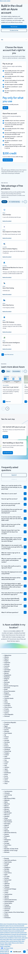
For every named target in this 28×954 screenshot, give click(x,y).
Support (12, 932)
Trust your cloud (13, 925)
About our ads (8, 953)
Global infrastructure (22, 924)
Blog (15, 936)
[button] (14, 39)
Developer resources (21, 936)
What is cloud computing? (15, 939)
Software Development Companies (8, 934)
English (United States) (5, 946)
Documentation (10, 936)
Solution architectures (5, 932)
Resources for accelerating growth (16, 931)
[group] (11, 389)
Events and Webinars (9, 937)
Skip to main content (5, 1)
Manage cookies (4, 951)
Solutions (6, 931)
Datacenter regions (4, 925)
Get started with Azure (12, 924)
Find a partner (3, 936)
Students (2, 937)
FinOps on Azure (16, 929)
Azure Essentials (20, 925)
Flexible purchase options (6, 929)
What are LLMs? (15, 943)
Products (10, 927)
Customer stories (4, 927)
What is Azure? (3, 924)
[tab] (4, 201)
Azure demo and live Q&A (20, 932)
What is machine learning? (12, 941)
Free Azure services (23, 927)
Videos (7, 939)
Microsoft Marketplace (22, 934)
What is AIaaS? (8, 943)
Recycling (2, 953)
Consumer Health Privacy (6, 949)
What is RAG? (8, 944)
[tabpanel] (14, 278)
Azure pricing (16, 927)
